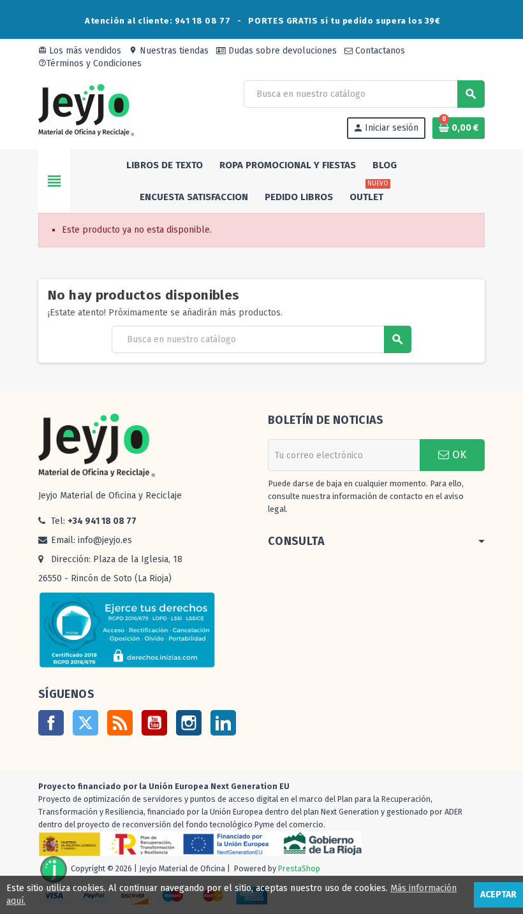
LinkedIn (223, 723)
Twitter (85, 723)
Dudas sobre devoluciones (281, 50)
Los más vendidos (79, 50)
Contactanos (379, 50)
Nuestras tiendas (169, 50)
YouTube (154, 723)
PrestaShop (299, 869)
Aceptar (498, 894)
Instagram (189, 723)
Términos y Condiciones (90, 63)
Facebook (51, 723)
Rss (120, 723)
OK (457, 454)
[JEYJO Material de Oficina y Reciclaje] (86, 109)
